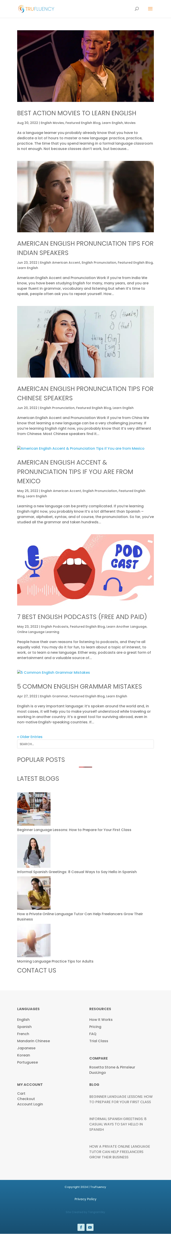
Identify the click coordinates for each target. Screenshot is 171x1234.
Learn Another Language (126, 626)
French (23, 1033)
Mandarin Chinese (33, 1041)
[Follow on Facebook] (81, 1227)
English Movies (52, 123)
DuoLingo (97, 1072)
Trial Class (98, 1041)
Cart (21, 1093)
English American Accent (60, 262)
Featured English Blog (82, 123)
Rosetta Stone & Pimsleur (112, 1067)
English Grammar (54, 696)
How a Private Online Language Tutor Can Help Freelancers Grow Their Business (119, 1152)
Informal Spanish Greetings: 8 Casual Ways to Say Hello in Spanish (77, 871)
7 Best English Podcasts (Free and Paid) (82, 617)
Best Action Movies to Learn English (76, 113)
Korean (23, 1055)
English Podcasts (54, 626)
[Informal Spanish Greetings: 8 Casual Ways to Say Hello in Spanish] (34, 851)
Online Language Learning (38, 632)
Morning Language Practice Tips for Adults (55, 961)
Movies (130, 123)
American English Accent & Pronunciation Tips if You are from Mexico (75, 472)
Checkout (26, 1098)
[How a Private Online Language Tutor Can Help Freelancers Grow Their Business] (34, 893)
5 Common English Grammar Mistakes (79, 686)
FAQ (92, 1033)
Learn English (112, 123)
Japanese (26, 1048)
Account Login (30, 1104)
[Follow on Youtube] (90, 1227)
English (23, 1019)
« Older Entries (30, 736)
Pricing (95, 1026)
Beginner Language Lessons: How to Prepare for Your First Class (74, 829)
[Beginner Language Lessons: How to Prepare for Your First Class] (34, 809)
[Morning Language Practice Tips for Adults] (34, 941)
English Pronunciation (99, 262)
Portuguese (27, 1062)
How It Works (101, 1019)
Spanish (24, 1026)
